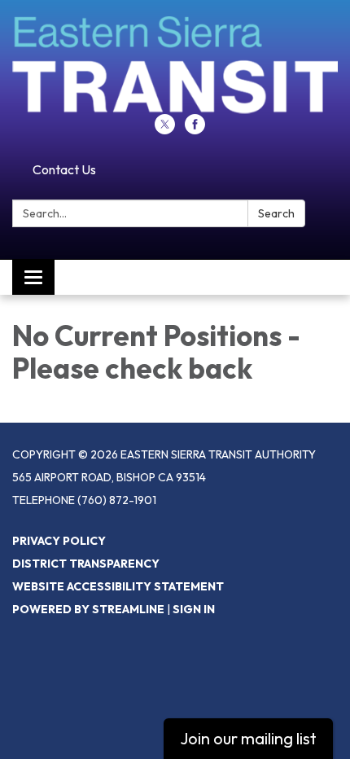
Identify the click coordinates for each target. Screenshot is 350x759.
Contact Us (64, 169)
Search (276, 213)
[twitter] (165, 129)
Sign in (194, 609)
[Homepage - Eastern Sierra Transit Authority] (175, 65)
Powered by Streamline (88, 609)
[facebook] (195, 129)
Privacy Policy (59, 540)
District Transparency (86, 563)
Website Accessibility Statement (118, 586)
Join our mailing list (248, 738)
